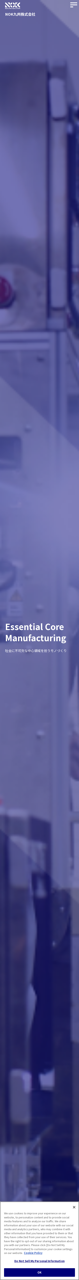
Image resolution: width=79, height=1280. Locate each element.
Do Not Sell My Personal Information (39, 1261)
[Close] (74, 1207)
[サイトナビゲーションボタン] (74, 5)
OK (39, 1272)
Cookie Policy (33, 1253)
